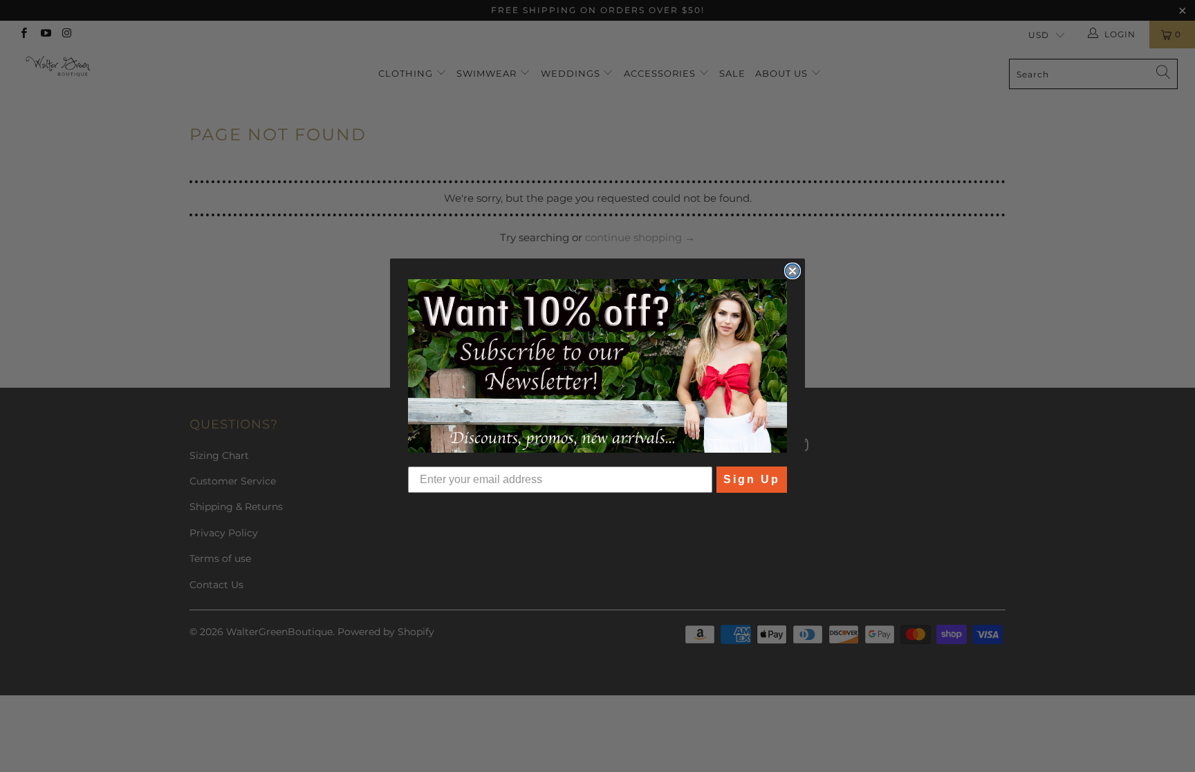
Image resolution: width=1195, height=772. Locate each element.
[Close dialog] (792, 271)
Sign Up (751, 479)
